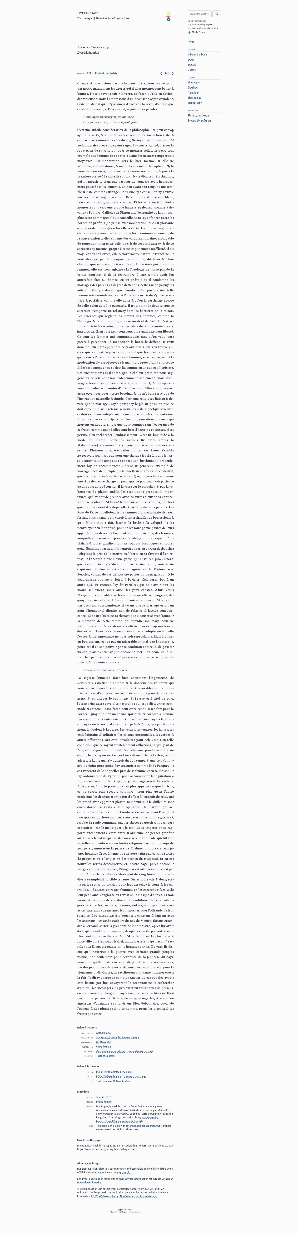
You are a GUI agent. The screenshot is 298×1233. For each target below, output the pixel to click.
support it (124, 1172)
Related (99, 73)
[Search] (216, 13)
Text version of (113, 1081)
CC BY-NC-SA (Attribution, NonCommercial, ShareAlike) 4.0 (124, 1196)
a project (99, 1168)
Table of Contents (197, 54)
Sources (192, 64)
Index (191, 59)
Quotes (192, 69)
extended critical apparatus (141, 1125)
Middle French (198, 32)
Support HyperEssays (199, 120)
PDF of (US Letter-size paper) (121, 1076)
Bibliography (195, 102)
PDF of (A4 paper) (114, 1072)
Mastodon (83, 1182)
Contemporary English (202, 25)
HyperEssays (87, 13)
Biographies (194, 97)
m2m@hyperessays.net (132, 1179)
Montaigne (194, 82)
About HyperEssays (198, 115)
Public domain (104, 1101)
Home (191, 41)
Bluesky (96, 1182)
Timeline (192, 87)
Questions (193, 92)
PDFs (90, 73)
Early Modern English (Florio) (205, 28)
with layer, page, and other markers (124, 1051)
